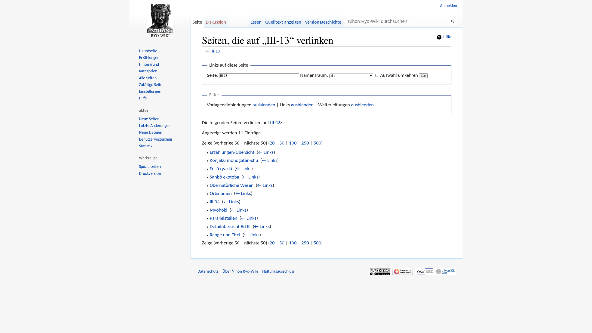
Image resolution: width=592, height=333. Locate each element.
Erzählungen (149, 58)
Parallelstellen (223, 218)
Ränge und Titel (225, 235)
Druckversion (150, 174)
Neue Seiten (149, 119)
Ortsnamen (221, 193)
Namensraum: (314, 75)
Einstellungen (150, 91)
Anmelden (448, 6)
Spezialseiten (150, 167)
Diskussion (216, 22)
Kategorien (148, 71)
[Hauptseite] (160, 20)
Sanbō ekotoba (224, 177)
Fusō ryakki (221, 168)
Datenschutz (207, 271)
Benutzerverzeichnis (156, 139)
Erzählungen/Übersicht (232, 152)
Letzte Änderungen (154, 126)
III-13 (215, 51)
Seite (197, 22)
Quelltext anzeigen (283, 22)
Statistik (145, 146)
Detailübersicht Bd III (230, 226)
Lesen (256, 22)
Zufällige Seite (150, 85)
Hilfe (447, 37)
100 (293, 143)
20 (272, 143)
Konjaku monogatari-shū (234, 160)
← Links (266, 152)
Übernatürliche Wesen (231, 185)
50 (281, 143)
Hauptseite (148, 51)
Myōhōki (218, 210)
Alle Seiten (148, 78)
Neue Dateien (150, 132)
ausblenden (264, 105)
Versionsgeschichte (323, 22)
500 (317, 143)
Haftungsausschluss (278, 271)
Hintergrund (149, 64)
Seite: (212, 75)
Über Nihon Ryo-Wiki (240, 271)
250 (305, 143)
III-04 (215, 202)
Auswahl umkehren (399, 75)
